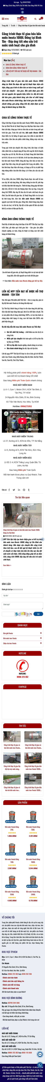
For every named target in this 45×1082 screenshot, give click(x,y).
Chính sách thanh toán (11, 988)
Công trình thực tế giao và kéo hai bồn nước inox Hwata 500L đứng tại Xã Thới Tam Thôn (12, 789)
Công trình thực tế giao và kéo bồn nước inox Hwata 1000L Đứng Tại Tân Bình (21, 531)
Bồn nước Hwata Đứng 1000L (33, 860)
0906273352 (26, 2)
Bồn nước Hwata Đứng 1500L (12, 893)
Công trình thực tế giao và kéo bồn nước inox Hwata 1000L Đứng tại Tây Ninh (33, 746)
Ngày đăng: (7, 49)
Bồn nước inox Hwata (9, 638)
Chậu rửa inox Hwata (9, 643)
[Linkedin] (19, 489)
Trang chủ (5, 25)
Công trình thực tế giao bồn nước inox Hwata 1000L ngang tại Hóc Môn (33, 789)
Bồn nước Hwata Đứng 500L (33, 828)
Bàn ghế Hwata (8, 633)
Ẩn (13, 60)
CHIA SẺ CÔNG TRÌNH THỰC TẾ (16, 64)
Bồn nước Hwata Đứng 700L (12, 860)
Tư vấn (13, 25)
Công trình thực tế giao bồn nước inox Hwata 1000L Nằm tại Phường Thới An (33, 767)
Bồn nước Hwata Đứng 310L (12, 828)
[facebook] (22, 12)
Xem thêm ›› (7, 565)
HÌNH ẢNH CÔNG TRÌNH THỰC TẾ (16, 68)
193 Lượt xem (27, 49)
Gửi (38, 614)
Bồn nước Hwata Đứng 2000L (33, 893)
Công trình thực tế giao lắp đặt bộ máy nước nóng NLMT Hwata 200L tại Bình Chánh (11, 767)
